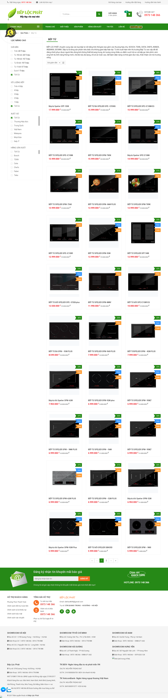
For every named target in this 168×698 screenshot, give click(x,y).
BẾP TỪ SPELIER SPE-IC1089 (61, 253)
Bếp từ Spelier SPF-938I (59, 106)
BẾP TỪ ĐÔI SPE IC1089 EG (138, 302)
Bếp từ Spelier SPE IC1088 (138, 155)
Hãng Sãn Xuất (94, 27)
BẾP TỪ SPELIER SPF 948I (138, 253)
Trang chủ (50, 27)
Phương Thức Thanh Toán (16, 602)
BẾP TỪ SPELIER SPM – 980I (139, 547)
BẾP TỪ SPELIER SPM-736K (60, 204)
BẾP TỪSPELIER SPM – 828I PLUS (141, 351)
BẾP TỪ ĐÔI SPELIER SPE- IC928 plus (64, 302)
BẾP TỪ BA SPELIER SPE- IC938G (102, 106)
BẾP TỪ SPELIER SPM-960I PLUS (101, 351)
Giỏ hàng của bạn (115, 2)
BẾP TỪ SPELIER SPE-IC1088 (61, 155)
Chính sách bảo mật (14, 614)
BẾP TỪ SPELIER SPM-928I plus (101, 400)
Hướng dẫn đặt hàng (133, 2)
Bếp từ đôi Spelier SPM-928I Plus (63, 547)
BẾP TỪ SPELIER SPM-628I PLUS (62, 498)
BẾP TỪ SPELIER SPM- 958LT (139, 400)
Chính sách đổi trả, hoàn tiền (17, 606)
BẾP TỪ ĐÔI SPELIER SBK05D (100, 547)
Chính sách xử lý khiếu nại (16, 610)
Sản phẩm (78, 27)
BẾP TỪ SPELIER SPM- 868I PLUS (102, 204)
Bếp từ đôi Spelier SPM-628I (61, 400)
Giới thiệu (64, 27)
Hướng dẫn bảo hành (153, 2)
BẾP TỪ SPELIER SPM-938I (99, 253)
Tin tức (110, 27)
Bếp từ (33, 33)
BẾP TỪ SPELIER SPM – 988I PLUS (63, 449)
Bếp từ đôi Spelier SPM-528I (139, 498)
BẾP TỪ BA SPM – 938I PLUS (60, 351)
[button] (119, 14)
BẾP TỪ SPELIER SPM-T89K (139, 204)
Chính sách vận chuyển (15, 618)
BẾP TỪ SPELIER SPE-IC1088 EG (140, 106)
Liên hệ (122, 27)
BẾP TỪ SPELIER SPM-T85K (99, 155)
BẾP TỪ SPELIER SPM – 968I (100, 449)
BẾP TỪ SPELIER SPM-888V (99, 302)
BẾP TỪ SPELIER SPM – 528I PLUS (102, 498)
